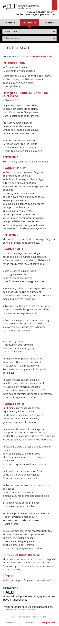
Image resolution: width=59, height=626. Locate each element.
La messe (9, 22)
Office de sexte (28, 38)
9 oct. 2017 (28, 31)
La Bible (49, 22)
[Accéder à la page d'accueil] (9, 6)
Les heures (29, 22)
